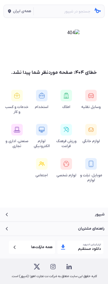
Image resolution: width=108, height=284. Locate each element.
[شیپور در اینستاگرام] (53, 266)
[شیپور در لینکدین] (69, 266)
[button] (18, 11)
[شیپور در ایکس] (36, 266)
